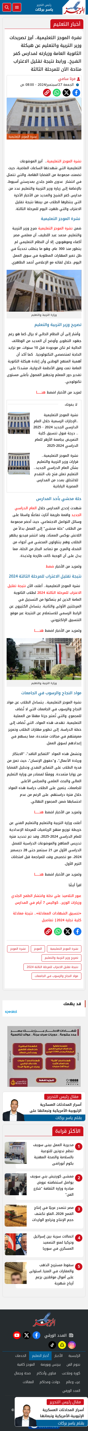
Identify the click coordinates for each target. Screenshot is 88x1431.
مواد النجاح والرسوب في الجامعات (56, 976)
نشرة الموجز (18, 948)
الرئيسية (74, 1355)
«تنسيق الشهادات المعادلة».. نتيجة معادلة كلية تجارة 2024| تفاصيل (47, 916)
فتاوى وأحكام (46, 1373)
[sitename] (44, 1319)
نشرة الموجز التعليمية (55, 228)
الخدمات (20, 1355)
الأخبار (59, 1355)
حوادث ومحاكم (50, 1382)
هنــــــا (41, 392)
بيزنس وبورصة (51, 1364)
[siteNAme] (74, 7)
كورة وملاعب (71, 1373)
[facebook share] (76, 93)
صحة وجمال (22, 1373)
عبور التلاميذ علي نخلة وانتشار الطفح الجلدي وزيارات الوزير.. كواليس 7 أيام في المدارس (46, 899)
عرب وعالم (73, 1382)
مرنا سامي (67, 78)
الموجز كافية (26, 1364)
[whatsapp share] (57, 93)
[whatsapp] (47, 93)
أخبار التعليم (40, 1355)
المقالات (28, 1382)
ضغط (50, 566)
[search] (6, 7)
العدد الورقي (54, 1335)
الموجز (64, 161)
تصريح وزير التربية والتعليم (61, 957)
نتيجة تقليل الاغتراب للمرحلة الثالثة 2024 (44, 589)
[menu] (16, 7)
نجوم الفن (73, 1364)
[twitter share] (66, 93)
